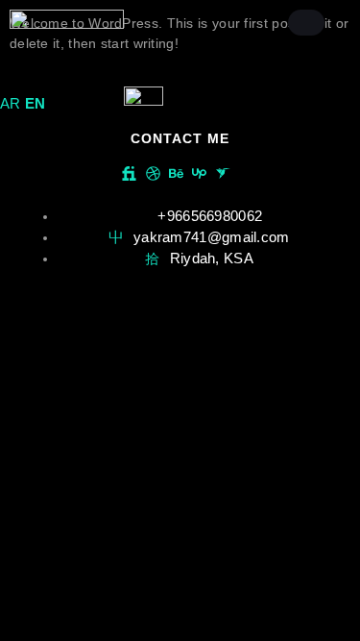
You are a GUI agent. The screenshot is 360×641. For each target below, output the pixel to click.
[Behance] (176, 173)
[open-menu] (306, 23)
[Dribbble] (153, 173)
